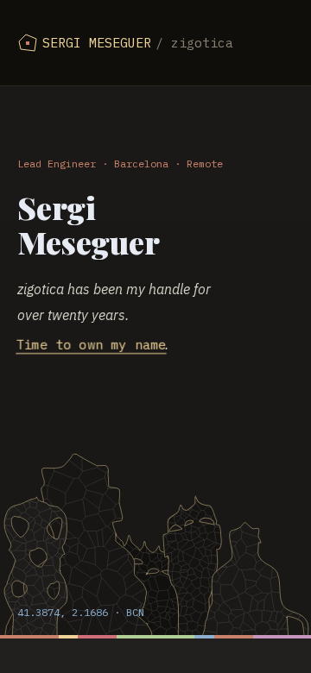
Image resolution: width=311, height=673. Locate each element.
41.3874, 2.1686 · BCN (80, 612)
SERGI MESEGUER (137, 43)
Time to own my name (91, 344)
